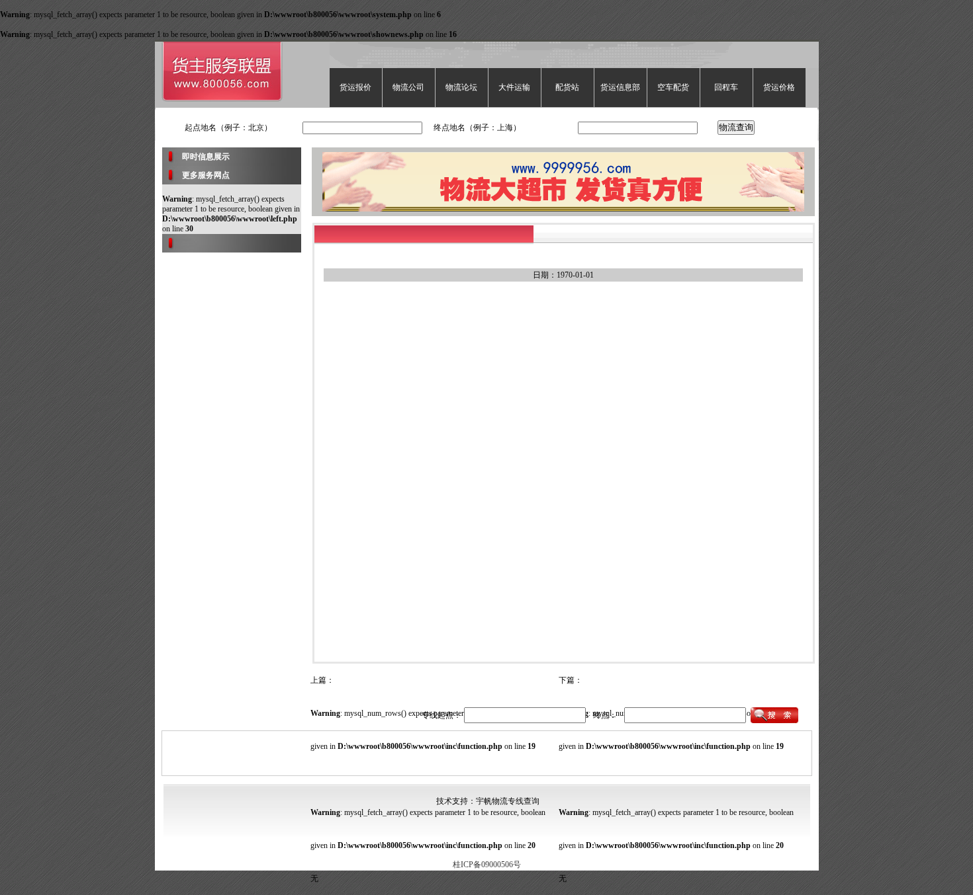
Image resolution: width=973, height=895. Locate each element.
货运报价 (355, 87)
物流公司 (408, 87)
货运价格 (779, 87)
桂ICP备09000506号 (487, 864)
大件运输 (514, 87)
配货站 (567, 87)
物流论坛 (461, 87)
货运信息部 (620, 87)
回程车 (726, 87)
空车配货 (673, 87)
